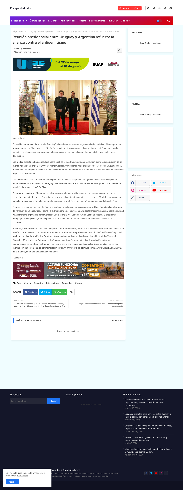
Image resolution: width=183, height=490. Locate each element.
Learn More (22, 475)
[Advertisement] (70, 363)
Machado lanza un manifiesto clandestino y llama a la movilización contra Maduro (148, 450)
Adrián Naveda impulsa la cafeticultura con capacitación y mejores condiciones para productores (145, 402)
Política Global (67, 20)
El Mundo (53, 20)
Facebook (32, 292)
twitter (163, 183)
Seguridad (67, 283)
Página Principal (19, 31)
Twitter (47, 292)
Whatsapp (61, 292)
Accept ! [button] (12, 482)
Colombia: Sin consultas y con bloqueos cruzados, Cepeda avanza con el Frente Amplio (148, 427)
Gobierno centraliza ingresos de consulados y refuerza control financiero (146, 438)
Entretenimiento (97, 20)
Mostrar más (117, 320)
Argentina (38, 283)
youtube (163, 190)
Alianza (27, 283)
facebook (142, 183)
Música (124, 20)
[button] (168, 21)
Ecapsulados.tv (19, 20)
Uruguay (32, 31)
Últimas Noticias (37, 20)
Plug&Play (113, 20)
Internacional (52, 283)
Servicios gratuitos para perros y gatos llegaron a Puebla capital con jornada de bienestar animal (148, 415)
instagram (142, 190)
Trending (81, 20)
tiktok (141, 198)
